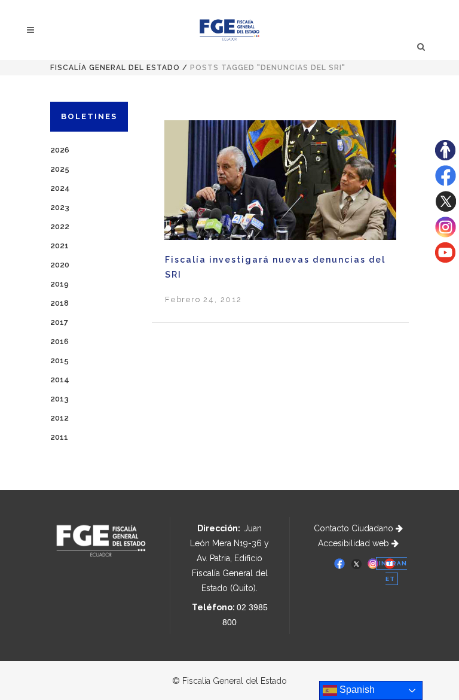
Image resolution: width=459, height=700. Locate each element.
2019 (59, 283)
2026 (59, 149)
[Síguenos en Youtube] (445, 259)
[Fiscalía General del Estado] (229, 30)
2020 (59, 264)
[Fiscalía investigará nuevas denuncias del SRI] (280, 185)
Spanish (356, 689)
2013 (59, 398)
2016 (59, 341)
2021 (59, 245)
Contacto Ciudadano (355, 528)
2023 (59, 207)
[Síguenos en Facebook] (445, 183)
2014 (59, 379)
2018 (59, 303)
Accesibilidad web (354, 543)
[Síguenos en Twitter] (445, 209)
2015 (59, 360)
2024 (60, 188)
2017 (59, 322)
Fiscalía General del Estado (115, 67)
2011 (59, 437)
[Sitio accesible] (445, 157)
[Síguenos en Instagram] (445, 234)
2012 (59, 417)
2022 (59, 226)
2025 (59, 169)
